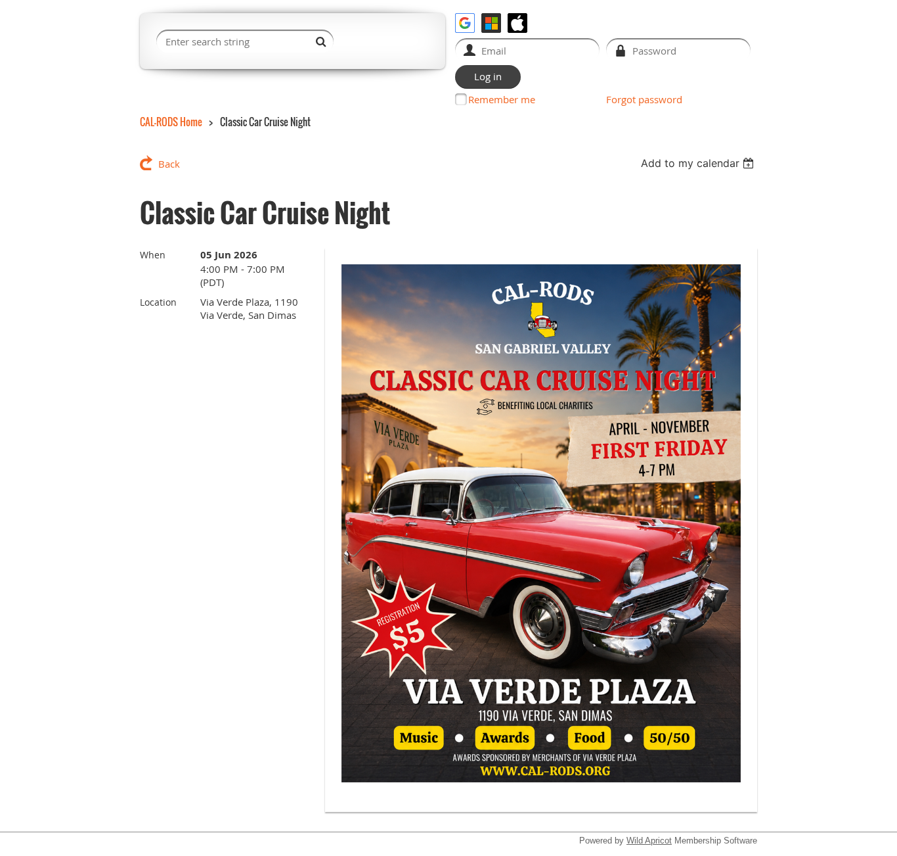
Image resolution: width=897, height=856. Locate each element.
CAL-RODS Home (171, 121)
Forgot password (644, 99)
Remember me (501, 99)
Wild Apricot (649, 840)
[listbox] (699, 163)
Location (158, 302)
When (152, 255)
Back (169, 163)
